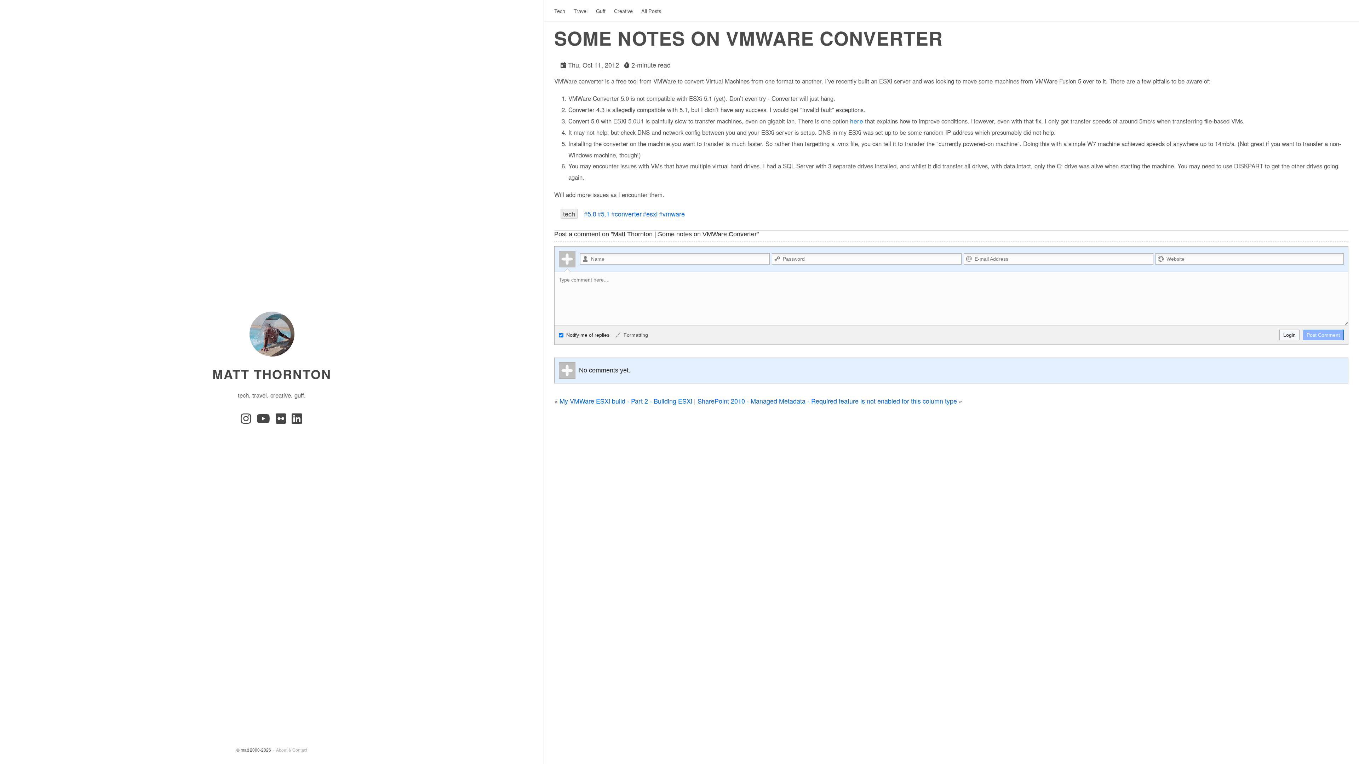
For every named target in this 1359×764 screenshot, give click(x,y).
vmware (674, 213)
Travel (580, 11)
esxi (652, 213)
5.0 (591, 213)
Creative (623, 11)
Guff (601, 11)
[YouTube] (265, 420)
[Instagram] (247, 420)
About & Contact (291, 750)
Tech (559, 11)
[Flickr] (282, 420)
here (856, 121)
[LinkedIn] (297, 420)
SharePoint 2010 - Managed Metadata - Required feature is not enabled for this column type (827, 400)
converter (628, 213)
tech (569, 213)
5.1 (605, 213)
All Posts (651, 11)
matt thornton (271, 374)
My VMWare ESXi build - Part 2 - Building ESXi (626, 400)
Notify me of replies (587, 335)
